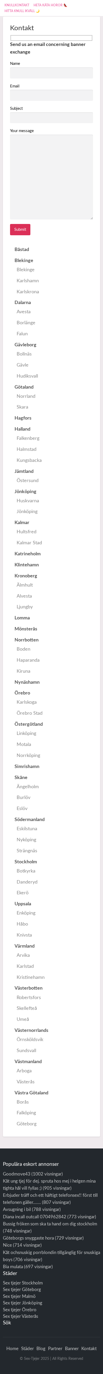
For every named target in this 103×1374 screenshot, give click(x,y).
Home (12, 1348)
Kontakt (89, 1348)
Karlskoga (27, 702)
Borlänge (26, 322)
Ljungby (25, 606)
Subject (16, 109)
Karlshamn (28, 280)
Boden (23, 649)
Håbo (22, 924)
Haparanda (28, 660)
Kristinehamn (31, 977)
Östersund (28, 480)
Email (15, 86)
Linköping (26, 733)
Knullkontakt (16, 5)
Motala (24, 744)
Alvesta (24, 596)
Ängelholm (28, 786)
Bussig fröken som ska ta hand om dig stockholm (50, 1224)
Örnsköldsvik (30, 1039)
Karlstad (25, 966)
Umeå (23, 1019)
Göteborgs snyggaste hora (28, 1238)
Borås (23, 1102)
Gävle (23, 365)
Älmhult (25, 585)
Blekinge (26, 269)
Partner (55, 1348)
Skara (22, 407)
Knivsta (24, 935)
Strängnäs (27, 850)
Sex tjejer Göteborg (22, 1289)
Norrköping (28, 755)
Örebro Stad (30, 713)
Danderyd (27, 882)
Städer (27, 1348)
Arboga (24, 1070)
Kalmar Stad (29, 542)
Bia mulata (13, 1267)
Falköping (26, 1112)
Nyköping (26, 839)
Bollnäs (24, 354)
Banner (72, 1348)
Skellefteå (27, 1008)
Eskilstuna (27, 828)
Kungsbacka (29, 460)
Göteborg (26, 1123)
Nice (7, 1245)
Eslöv (22, 808)
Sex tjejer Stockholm (23, 1283)
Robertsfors (29, 997)
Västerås (26, 1081)
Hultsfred (26, 531)
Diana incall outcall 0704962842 (34, 1217)
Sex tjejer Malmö (19, 1296)
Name (15, 64)
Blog (40, 1348)
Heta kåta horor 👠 (50, 5)
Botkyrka (26, 871)
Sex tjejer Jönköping (22, 1303)
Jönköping (27, 511)
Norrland (26, 396)
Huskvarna (28, 500)
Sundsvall (26, 1050)
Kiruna (23, 671)
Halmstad (26, 449)
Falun (22, 333)
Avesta (24, 311)
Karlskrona (28, 291)
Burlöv (23, 797)
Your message (22, 131)
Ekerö (23, 892)
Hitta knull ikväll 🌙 (22, 11)
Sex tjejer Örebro (19, 1310)
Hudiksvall (27, 376)
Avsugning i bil (17, 1209)
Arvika (23, 955)
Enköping (26, 913)
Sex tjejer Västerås (20, 1316)
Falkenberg (28, 438)
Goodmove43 (16, 1174)
